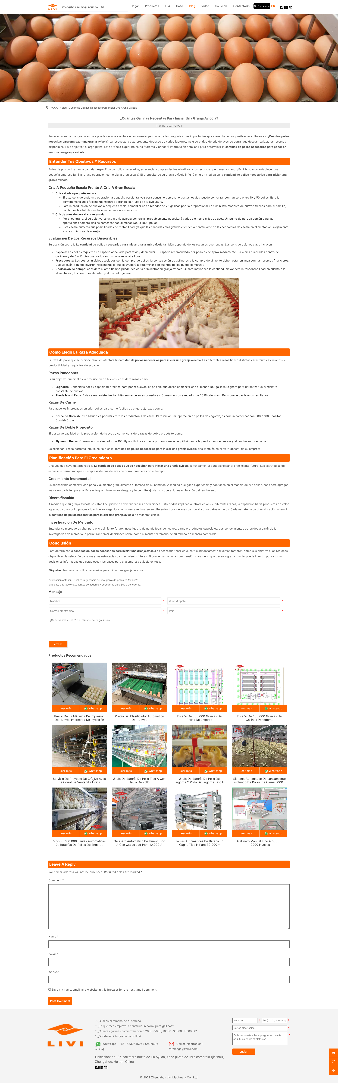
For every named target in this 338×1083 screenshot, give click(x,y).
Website (53, 972)
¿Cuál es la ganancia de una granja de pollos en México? (105, 579)
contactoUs (241, 6)
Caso (179, 6)
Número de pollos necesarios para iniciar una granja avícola (103, 570)
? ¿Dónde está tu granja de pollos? (118, 1036)
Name (53, 936)
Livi (167, 6)
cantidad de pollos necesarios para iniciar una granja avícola (155, 449)
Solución (221, 6)
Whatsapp (95, 708)
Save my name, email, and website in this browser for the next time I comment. (104, 989)
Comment (56, 880)
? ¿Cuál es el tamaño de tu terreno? (118, 1021)
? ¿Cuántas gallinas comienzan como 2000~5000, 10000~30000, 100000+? (146, 1031)
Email (53, 954)
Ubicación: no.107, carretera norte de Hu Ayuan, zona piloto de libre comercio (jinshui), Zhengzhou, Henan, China (159, 1059)
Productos (152, 6)
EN (273, 6)
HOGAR (55, 107)
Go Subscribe (262, 6)
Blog (192, 6)
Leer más (66, 708)
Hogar (135, 6)
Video (205, 6)
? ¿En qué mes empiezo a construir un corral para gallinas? (134, 1026)
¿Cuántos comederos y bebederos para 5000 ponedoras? (107, 584)
